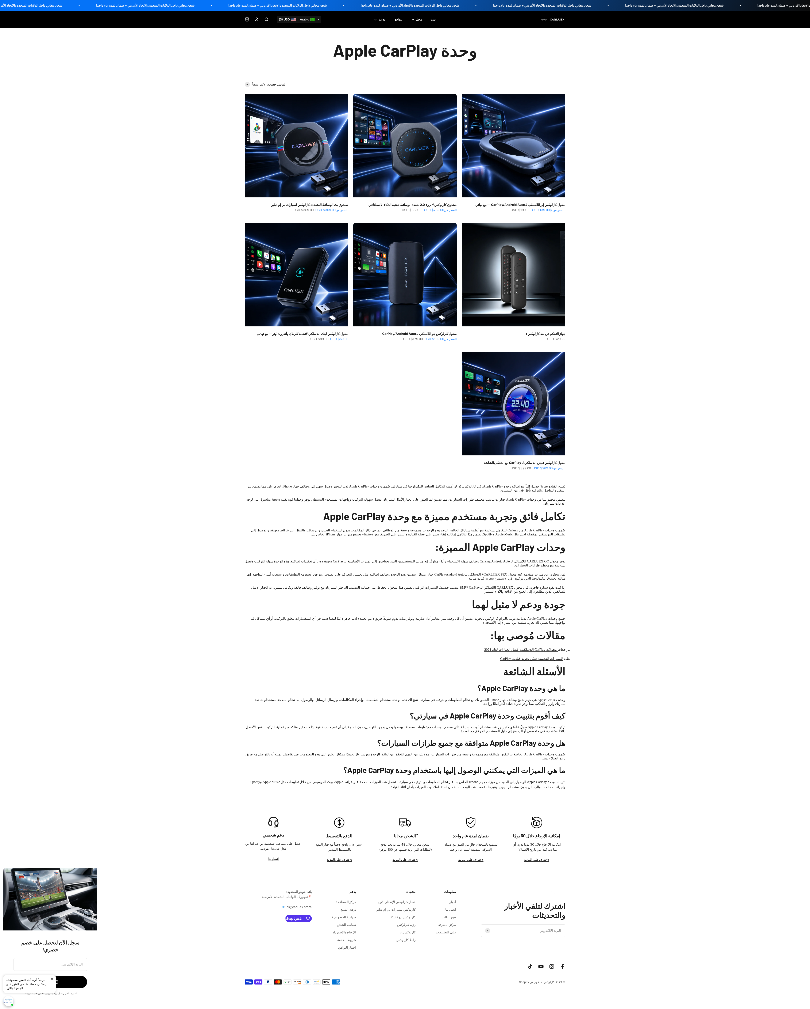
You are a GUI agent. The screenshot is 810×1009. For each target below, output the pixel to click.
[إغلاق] (12, 877)
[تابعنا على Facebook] (562, 966)
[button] (299, 19)
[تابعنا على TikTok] (530, 966)
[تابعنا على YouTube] (541, 966)
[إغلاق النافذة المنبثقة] (52, 978)
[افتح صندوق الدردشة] (8, 1001)
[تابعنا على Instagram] (552, 966)
